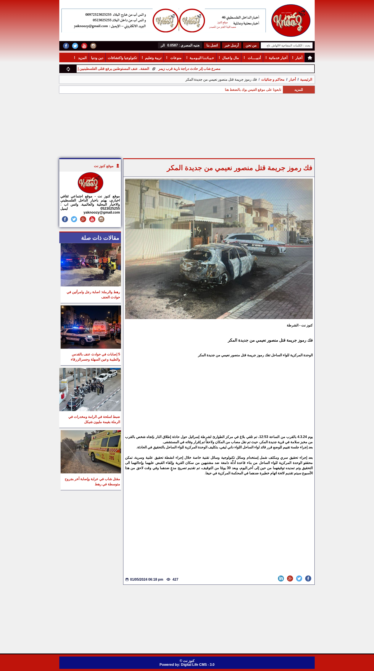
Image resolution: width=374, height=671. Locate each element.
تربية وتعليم (153, 58)
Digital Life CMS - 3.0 (197, 664)
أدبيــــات (254, 58)
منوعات (175, 58)
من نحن (251, 45)
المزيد (82, 58)
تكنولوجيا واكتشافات (122, 58)
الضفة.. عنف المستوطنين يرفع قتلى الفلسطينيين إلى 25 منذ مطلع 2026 (121, 68)
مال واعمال (230, 58)
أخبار (298, 58)
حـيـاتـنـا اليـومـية (202, 58)
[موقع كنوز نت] (90, 192)
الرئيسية (306, 79)
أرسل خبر (232, 45)
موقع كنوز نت (104, 166)
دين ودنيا (97, 58)
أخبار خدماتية (278, 58)
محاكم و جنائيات (272, 79)
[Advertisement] (187, 126)
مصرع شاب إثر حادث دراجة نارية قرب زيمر (213, 68)
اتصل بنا (212, 45)
